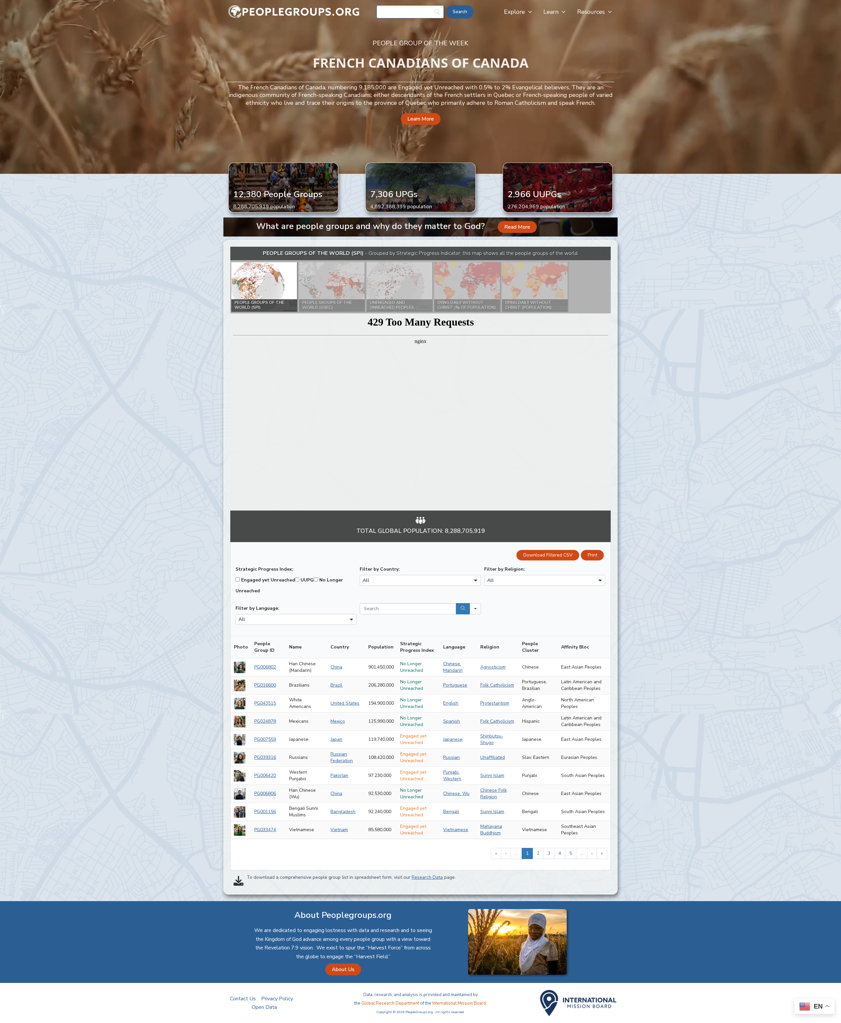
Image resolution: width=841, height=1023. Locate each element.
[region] (420, 379)
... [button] (516, 853)
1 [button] (527, 853)
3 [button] (549, 853)
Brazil (336, 685)
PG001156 (265, 811)
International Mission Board (459, 1003)
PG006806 (265, 793)
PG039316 (265, 757)
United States (344, 703)
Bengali (451, 811)
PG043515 (265, 703)
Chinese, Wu (456, 793)
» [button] (602, 853)
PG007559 (265, 739)
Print (592, 555)
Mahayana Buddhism (491, 829)
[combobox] (420, 580)
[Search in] (475, 608)
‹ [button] (506, 853)
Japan (336, 739)
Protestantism (494, 703)
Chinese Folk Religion (493, 793)
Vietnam (339, 830)
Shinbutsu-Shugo (491, 739)
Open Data (264, 1007)
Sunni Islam (492, 775)
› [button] (592, 853)
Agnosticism (493, 667)
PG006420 (265, 775)
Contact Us (243, 998)
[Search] (463, 608)
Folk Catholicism (497, 685)
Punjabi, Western (452, 775)
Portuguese (455, 685)
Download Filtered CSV (548, 555)
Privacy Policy (277, 998)
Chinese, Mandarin (453, 667)
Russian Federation (341, 757)
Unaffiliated (492, 757)
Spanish (451, 721)
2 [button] (538, 853)
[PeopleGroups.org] (294, 11)
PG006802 (265, 667)
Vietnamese (455, 830)
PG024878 (265, 721)
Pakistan (339, 775)
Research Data (427, 877)
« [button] (496, 853)
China (336, 667)
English (450, 703)
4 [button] (559, 853)
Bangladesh (342, 811)
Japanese (453, 739)
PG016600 (265, 685)
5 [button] (570, 853)
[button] (528, 12)
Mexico (337, 721)
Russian (451, 757)
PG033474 (265, 830)
